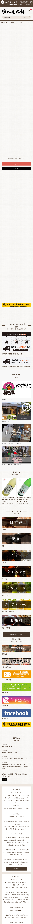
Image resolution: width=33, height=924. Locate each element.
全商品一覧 (4, 22)
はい (16, 164)
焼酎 (20, 22)
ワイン (29, 22)
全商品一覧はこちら (16, 634)
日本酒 (12, 22)
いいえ (16, 168)
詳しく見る (16, 868)
